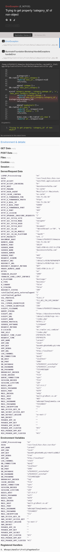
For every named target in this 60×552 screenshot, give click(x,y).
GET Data (6, 148)
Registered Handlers (11, 545)
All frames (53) (39, 35)
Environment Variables (13, 437)
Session (5, 166)
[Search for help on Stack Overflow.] (14, 20)
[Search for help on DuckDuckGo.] (10, 20)
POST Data (6, 152)
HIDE (16, 26)
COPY (9, 26)
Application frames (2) (23, 35)
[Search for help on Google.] (7, 20)
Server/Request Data (12, 171)
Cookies (5, 162)
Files (3, 157)
